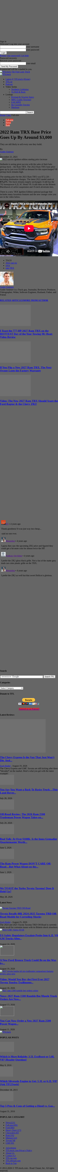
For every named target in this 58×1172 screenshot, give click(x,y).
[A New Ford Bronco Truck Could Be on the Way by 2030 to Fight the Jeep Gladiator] (7, 954)
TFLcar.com (11, 1158)
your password (32, 50)
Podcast (9, 84)
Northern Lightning (20, 89)
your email (30, 63)
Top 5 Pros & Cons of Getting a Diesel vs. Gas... (27, 1105)
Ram (8, 125)
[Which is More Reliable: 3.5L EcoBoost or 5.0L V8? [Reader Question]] (7, 1051)
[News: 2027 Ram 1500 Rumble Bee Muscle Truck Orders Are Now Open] (19, 990)
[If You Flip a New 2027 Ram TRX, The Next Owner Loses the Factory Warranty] (15, 362)
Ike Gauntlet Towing (20, 105)
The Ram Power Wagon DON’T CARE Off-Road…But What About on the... (25, 865)
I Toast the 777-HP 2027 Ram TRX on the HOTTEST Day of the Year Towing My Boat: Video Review (26, 334)
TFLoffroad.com (13, 1160)
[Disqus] (29, 554)
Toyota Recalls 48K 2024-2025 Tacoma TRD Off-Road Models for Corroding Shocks (28, 915)
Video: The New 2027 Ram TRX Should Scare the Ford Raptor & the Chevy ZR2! (29, 402)
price (8, 265)
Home (2, 115)
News (8, 122)
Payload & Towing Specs (22, 97)
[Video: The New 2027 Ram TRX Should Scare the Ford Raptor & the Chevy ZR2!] (15, 395)
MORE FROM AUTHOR (35, 300)
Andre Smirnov (7, 151)
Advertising (11, 1148)
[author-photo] (7, 284)
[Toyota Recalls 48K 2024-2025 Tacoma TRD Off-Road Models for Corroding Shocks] (15, 908)
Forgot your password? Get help (14, 55)
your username (32, 47)
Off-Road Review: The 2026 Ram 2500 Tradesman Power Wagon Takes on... (22, 816)
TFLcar (9, 82)
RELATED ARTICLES (11, 300)
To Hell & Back (18, 92)
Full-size (9, 120)
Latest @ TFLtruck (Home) (18, 79)
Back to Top (11, 1163)
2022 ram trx (11, 263)
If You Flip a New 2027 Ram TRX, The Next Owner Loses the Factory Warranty (25, 369)
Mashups (15, 107)
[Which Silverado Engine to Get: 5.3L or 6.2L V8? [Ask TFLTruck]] (6, 1076)
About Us (10, 1153)
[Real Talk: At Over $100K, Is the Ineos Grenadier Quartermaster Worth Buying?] (7, 833)
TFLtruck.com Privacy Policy (19, 1150)
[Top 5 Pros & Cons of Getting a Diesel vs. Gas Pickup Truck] (6, 1100)
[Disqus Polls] (29, 480)
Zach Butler (5, 766)
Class (8, 115)
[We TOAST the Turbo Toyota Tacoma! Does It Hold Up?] (7, 883)
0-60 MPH (16, 102)
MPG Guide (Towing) (21, 99)
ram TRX (10, 268)
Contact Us (11, 1155)
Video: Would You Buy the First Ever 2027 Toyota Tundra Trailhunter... (24, 981)
